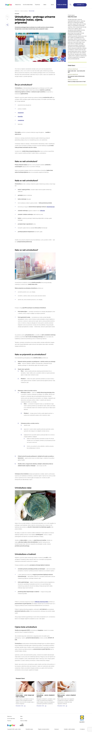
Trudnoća (37, 4)
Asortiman (79, 4)
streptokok (21, 112)
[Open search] (70, 4)
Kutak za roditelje (62, 4)
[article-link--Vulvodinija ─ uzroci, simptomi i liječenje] (46, 686)
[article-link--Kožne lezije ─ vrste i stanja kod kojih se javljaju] (25, 686)
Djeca (52, 4)
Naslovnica (18, 4)
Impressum (56, 729)
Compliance (82, 729)
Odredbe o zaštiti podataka (69, 729)
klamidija (20, 116)
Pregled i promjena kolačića (43, 729)
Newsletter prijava (29, 729)
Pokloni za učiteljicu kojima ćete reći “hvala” (77, 81)
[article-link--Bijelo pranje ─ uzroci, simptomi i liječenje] (66, 686)
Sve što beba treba (27, 4)
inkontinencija (50, 206)
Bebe (45, 4)
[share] (7, 25)
